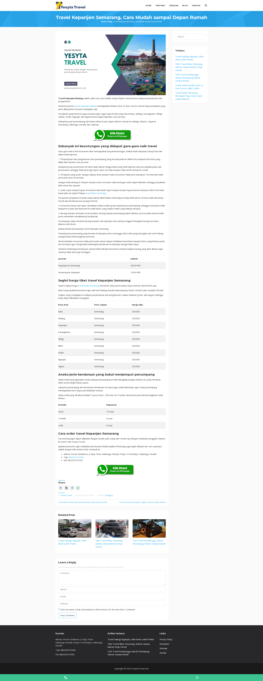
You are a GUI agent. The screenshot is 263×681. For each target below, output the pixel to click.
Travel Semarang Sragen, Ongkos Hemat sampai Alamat (142, 502)
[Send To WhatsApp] (77, 488)
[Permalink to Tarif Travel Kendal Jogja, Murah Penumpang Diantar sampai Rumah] (149, 528)
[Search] (206, 5)
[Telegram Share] (72, 488)
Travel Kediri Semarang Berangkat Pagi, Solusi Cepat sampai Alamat (188, 95)
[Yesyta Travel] (70, 5)
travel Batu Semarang (96, 193)
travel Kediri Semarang (88, 285)
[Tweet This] (66, 488)
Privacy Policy (166, 639)
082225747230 (76, 457)
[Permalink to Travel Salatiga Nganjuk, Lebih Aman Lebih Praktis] (74, 528)
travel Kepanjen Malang (85, 106)
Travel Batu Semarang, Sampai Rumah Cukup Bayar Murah (82, 502)
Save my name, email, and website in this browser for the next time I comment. (98, 609)
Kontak (163, 652)
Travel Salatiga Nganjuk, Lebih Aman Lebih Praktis (131, 639)
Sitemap (163, 648)
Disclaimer (164, 643)
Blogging (109, 495)
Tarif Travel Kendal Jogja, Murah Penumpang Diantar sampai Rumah (187, 77)
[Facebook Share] (60, 488)
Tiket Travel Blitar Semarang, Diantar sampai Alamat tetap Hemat (109, 543)
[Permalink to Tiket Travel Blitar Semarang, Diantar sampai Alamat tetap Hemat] (112, 528)
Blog (110, 21)
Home (103, 21)
